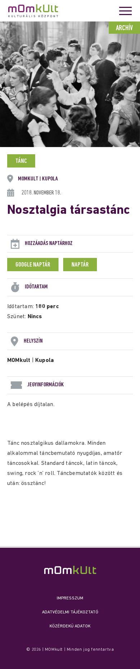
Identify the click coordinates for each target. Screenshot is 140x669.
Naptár (80, 265)
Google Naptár (32, 265)
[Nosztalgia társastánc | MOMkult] (70, 570)
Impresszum (70, 598)
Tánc (21, 161)
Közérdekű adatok (70, 626)
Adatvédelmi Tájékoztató (70, 612)
